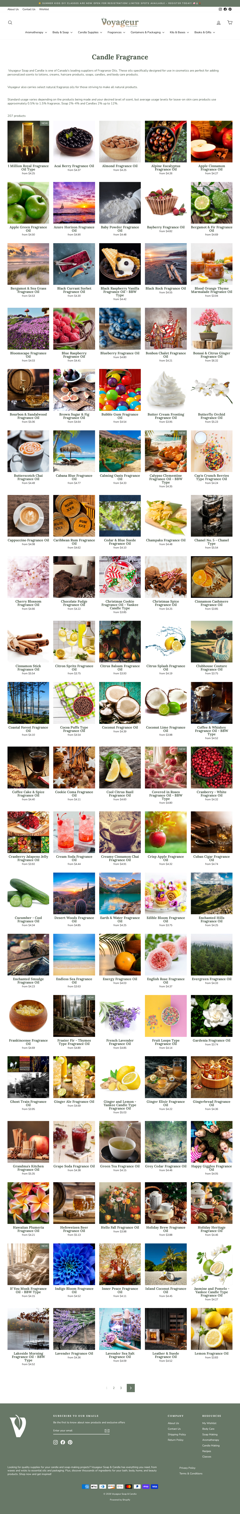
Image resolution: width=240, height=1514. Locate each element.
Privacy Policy (187, 1468)
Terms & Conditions (190, 1473)
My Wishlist (209, 1423)
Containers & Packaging (146, 32)
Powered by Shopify (120, 1499)
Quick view (28, 158)
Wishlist (44, 9)
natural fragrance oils (60, 87)
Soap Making (210, 1434)
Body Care (208, 1429)
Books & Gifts (203, 32)
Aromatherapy (34, 32)
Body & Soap (61, 32)
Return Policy (175, 1440)
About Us (13, 9)
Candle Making (211, 1445)
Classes (206, 1456)
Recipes (206, 1451)
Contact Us (28, 9)
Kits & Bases (178, 32)
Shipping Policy (177, 1434)
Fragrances (115, 32)
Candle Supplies (88, 32)
